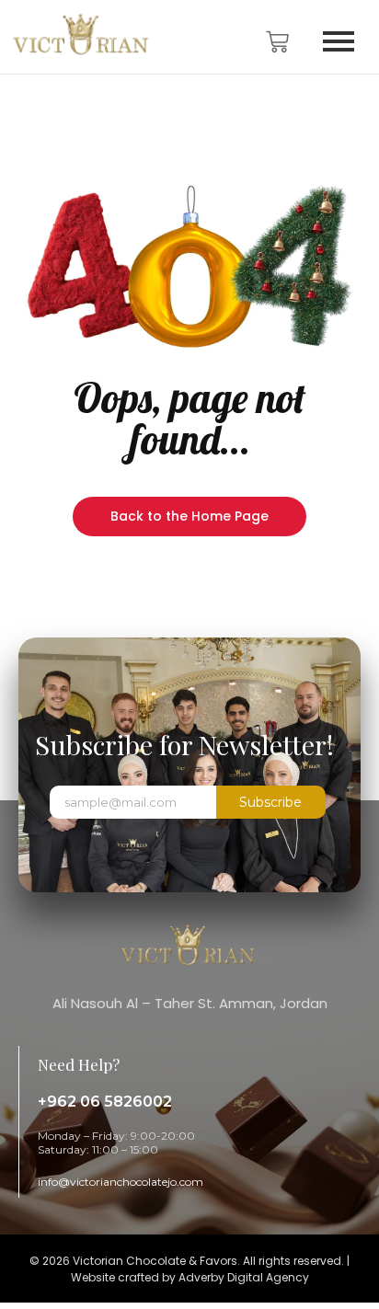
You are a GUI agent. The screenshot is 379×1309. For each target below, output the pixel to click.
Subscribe (270, 802)
